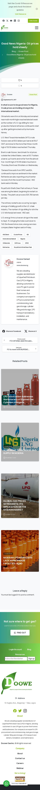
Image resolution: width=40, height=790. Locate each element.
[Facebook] (3, 21)
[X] (7, 21)
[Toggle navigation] (36, 28)
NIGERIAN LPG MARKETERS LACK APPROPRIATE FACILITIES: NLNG (17, 560)
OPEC (27, 243)
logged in (15, 594)
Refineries (6, 247)
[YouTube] (11, 21)
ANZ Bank (6, 235)
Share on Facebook (13, 331)
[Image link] (16, 683)
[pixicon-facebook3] (14, 710)
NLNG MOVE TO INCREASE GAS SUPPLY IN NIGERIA (19, 451)
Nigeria (22, 239)
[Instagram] (19, 21)
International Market (9, 239)
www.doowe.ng (22, 265)
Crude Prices (18, 235)
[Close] (37, 9)
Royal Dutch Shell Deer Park (23, 247)
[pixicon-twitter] (20, 710)
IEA (28, 235)
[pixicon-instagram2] (25, 710)
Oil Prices (17, 243)
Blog (14, 51)
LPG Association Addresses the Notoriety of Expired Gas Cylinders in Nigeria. (18, 399)
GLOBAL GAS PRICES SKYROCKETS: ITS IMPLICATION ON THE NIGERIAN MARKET (14, 505)
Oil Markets (6, 243)
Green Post (23, 51)
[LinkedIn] (15, 21)
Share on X (32, 331)
